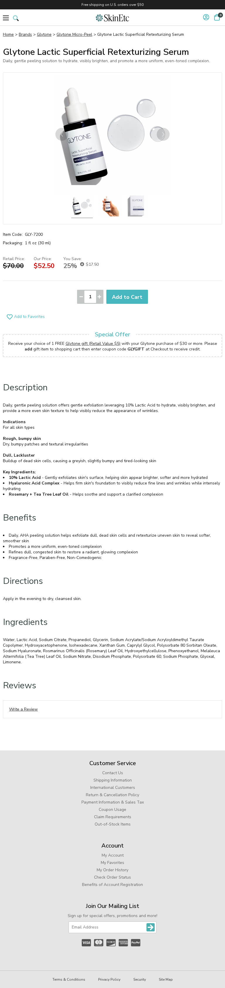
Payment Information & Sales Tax (112, 802)
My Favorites (112, 862)
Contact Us (112, 773)
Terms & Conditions (68, 979)
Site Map (166, 979)
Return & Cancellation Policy (112, 795)
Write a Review (23, 709)
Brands (25, 34)
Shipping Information (112, 780)
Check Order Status (112, 877)
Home (8, 34)
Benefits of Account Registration (112, 884)
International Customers (112, 787)
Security (139, 979)
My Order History (112, 870)
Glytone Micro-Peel (74, 34)
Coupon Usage (112, 809)
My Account (113, 855)
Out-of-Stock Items (113, 824)
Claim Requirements (112, 817)
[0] (217, 17)
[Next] (163, 134)
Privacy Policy (109, 979)
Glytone (44, 34)
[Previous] (61, 134)
